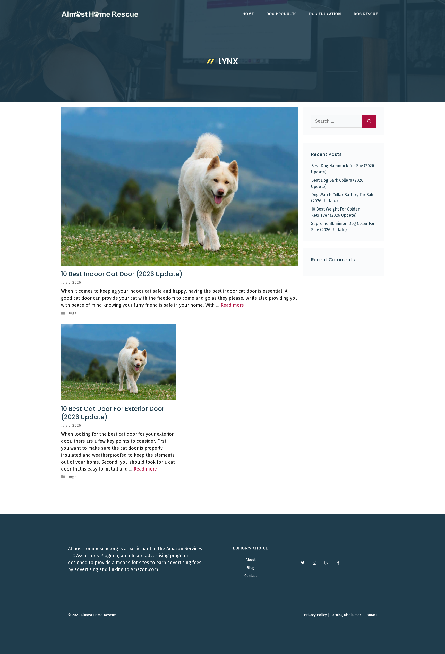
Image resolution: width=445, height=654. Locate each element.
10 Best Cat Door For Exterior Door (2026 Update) (112, 413)
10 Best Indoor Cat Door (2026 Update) (122, 274)
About (250, 560)
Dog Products (281, 14)
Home (248, 14)
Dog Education (325, 14)
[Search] (369, 121)
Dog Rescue (366, 14)
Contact (250, 576)
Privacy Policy (315, 615)
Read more (232, 305)
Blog (250, 568)
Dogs (71, 313)
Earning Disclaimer (345, 615)
